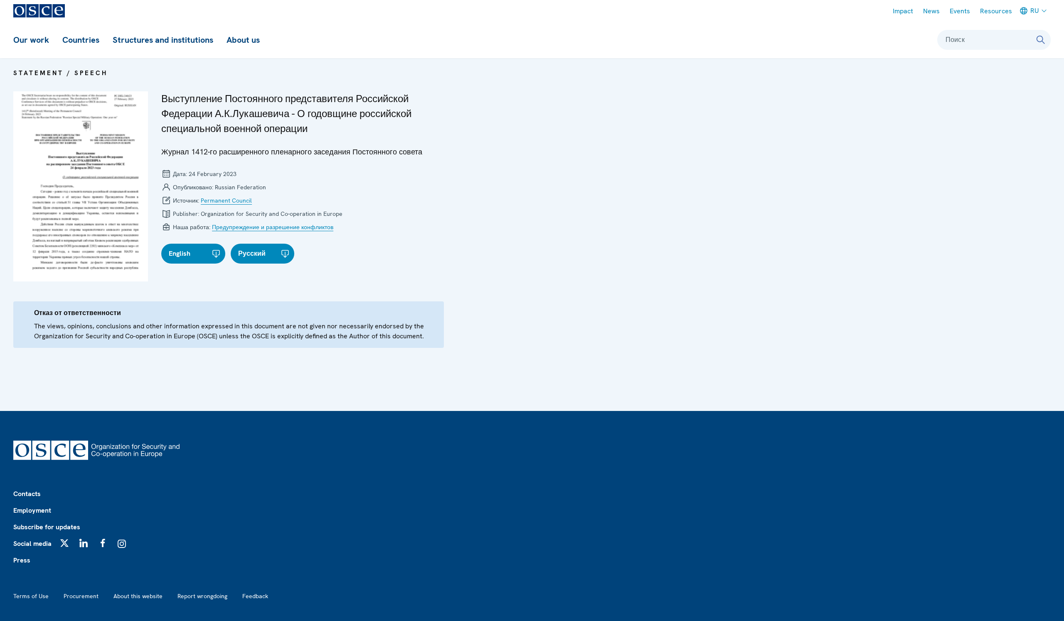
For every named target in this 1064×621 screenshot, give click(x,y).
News (931, 11)
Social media (32, 543)
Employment (32, 510)
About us (243, 39)
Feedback (255, 596)
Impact (903, 11)
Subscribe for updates (46, 527)
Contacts (27, 493)
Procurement (81, 596)
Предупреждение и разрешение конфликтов (272, 227)
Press (21, 560)
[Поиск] (1041, 40)
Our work (31, 39)
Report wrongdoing (202, 596)
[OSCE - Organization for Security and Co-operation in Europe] (39, 10)
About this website (138, 596)
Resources (996, 11)
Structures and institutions (163, 39)
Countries (80, 39)
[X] (64, 543)
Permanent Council (226, 200)
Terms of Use (31, 596)
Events (960, 11)
